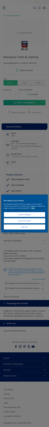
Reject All (24, 227)
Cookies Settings (24, 214)
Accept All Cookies (24, 221)
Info (33, 208)
